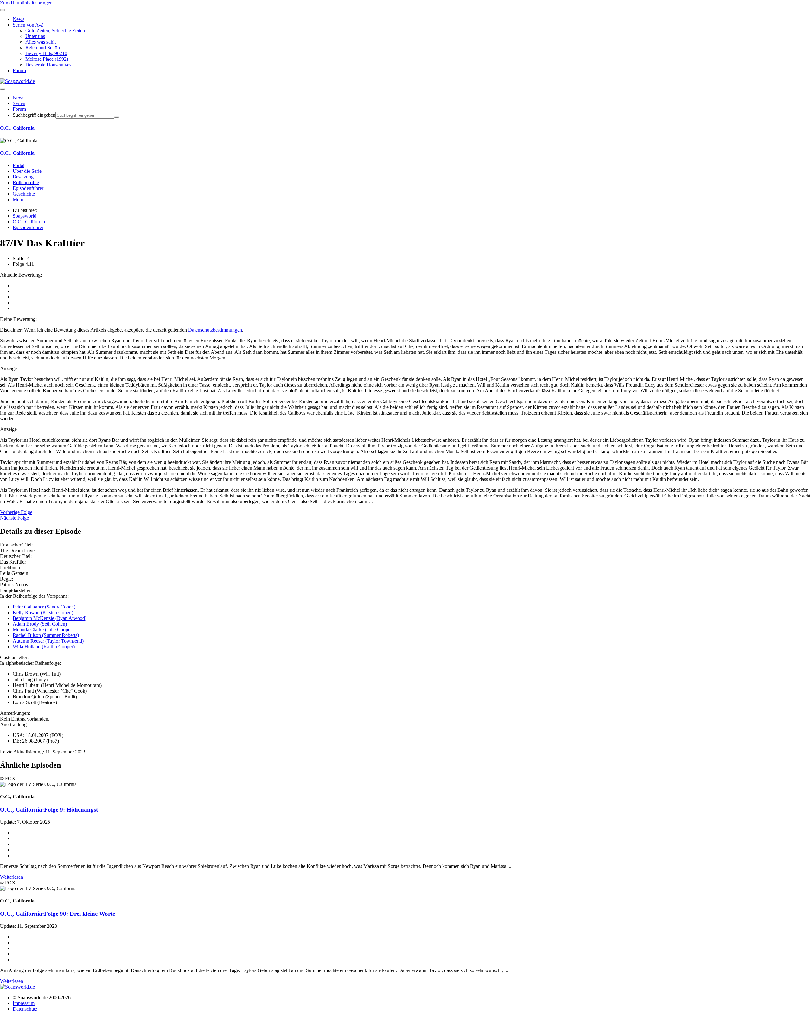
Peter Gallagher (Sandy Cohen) (44, 606)
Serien (19, 103)
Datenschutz (25, 1009)
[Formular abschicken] (116, 117)
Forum (19, 109)
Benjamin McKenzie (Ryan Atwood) (49, 618)
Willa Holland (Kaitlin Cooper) (44, 646)
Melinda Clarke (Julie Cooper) (43, 629)
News (18, 97)
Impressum (24, 1003)
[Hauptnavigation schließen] (2, 10)
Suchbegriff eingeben (34, 115)
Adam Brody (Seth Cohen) (40, 624)
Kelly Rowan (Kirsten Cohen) (43, 612)
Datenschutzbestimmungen (215, 330)
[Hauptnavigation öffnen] (2, 89)
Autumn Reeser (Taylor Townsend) (48, 641)
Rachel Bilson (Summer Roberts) (46, 635)
